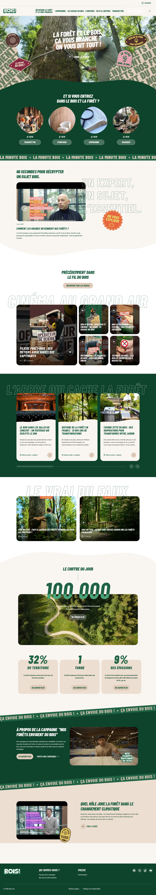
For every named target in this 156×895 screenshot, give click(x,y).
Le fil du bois (137, 11)
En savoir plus (78, 617)
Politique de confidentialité (91, 889)
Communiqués (82, 874)
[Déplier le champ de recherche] (150, 11)
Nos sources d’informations (48, 877)
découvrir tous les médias (78, 285)
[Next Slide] (137, 466)
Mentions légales (74, 889)
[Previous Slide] (131, 466)
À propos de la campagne (47, 874)
